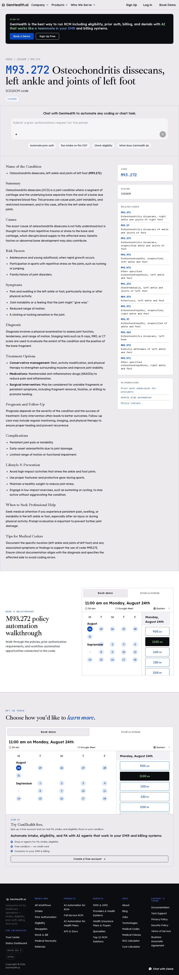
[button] (40, 5)
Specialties (99, 931)
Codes (9, 59)
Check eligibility (103, 145)
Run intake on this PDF (74, 145)
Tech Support (159, 913)
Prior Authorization (45, 917)
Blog (125, 911)
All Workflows (43, 905)
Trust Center (13, 937)
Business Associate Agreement (157, 941)
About (125, 905)
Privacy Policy (159, 919)
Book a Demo (21, 36)
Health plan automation (136, 397)
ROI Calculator (131, 940)
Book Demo (167, 5)
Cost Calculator (131, 946)
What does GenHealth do (134, 145)
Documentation (160, 907)
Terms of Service (161, 931)
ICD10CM (22, 59)
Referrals (40, 946)
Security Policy (159, 925)
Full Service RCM (73, 915)
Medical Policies (131, 934)
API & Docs (71, 931)
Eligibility (40, 923)
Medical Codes (130, 929)
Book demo (105, 593)
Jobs (125, 917)
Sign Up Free (47, 36)
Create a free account (87, 859)
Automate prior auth (42, 145)
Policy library (131, 403)
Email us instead (149, 593)
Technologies (130, 923)
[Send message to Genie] (163, 134)
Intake (39, 911)
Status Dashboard (16, 943)
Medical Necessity (45, 940)
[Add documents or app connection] (16, 134)
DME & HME (100, 905)
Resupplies (41, 929)
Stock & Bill (41, 934)
